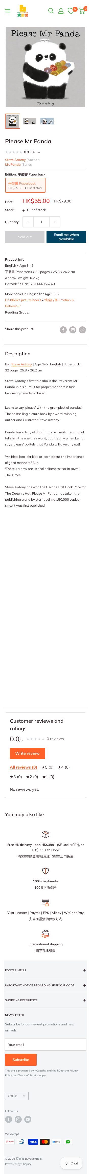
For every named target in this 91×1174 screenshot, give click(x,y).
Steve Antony (21, 364)
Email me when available (66, 236)
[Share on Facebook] (63, 329)
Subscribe (21, 1059)
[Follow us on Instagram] (18, 1119)
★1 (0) (48, 776)
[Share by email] (72, 329)
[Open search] (51, 11)
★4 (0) (64, 767)
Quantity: (12, 222)
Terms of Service (28, 1075)
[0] (71, 11)
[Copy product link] (82, 329)
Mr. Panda (13, 164)
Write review (27, 753)
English (12, 1095)
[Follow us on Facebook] (8, 1119)
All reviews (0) (23, 767)
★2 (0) (32, 776)
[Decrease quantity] (28, 222)
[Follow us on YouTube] (27, 1119)
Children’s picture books (23, 300)
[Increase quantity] (55, 222)
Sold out (25, 237)
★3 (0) (16, 776)
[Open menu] (7, 11)
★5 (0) (47, 767)
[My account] (60, 11)
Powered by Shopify (18, 1164)
